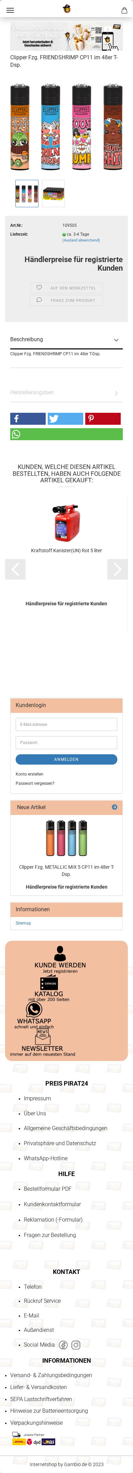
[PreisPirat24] (66, 8)
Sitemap (23, 923)
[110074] (66, 838)
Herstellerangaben (32, 392)
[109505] (66, 126)
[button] (28, 419)
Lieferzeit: (19, 234)
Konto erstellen (29, 774)
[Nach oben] (19, 1428)
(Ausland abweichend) (81, 240)
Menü (10, 10)
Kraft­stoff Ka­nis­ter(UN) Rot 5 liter (66, 550)
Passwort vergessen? (35, 783)
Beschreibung (26, 339)
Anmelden (66, 759)
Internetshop (43, 1464)
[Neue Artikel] (114, 808)
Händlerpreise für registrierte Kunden (66, 887)
